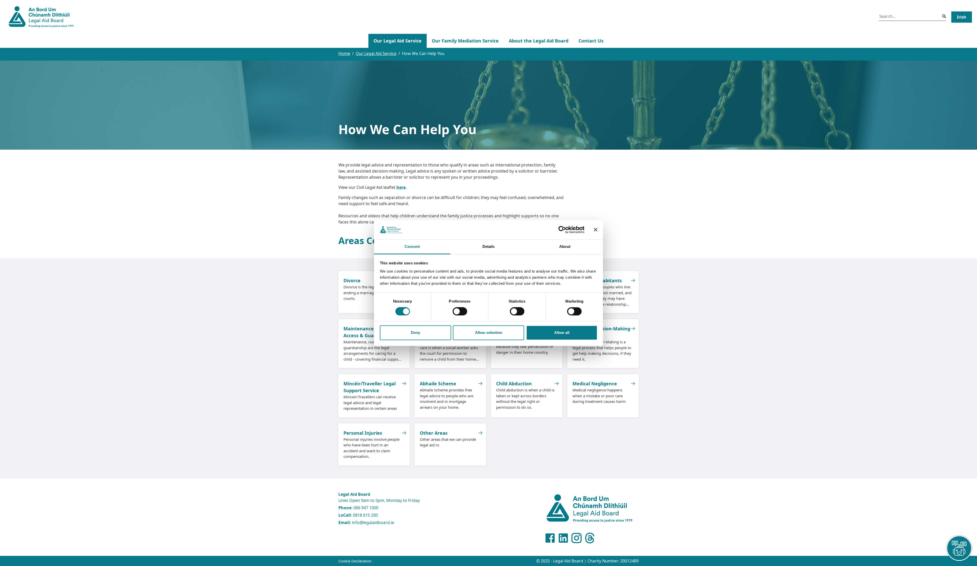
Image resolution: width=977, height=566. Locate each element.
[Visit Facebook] (550, 538)
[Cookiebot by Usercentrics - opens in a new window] (562, 230)
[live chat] (959, 548)
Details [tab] (488, 246)
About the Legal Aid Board (538, 41)
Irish (961, 17)
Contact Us (591, 41)
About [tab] (564, 246)
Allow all (561, 332)
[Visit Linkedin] (563, 538)
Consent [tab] (412, 246)
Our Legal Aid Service (397, 41)
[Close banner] (595, 230)
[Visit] (576, 538)
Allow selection (488, 332)
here (401, 187)
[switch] (460, 311)
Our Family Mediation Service (465, 41)
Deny (415, 332)
